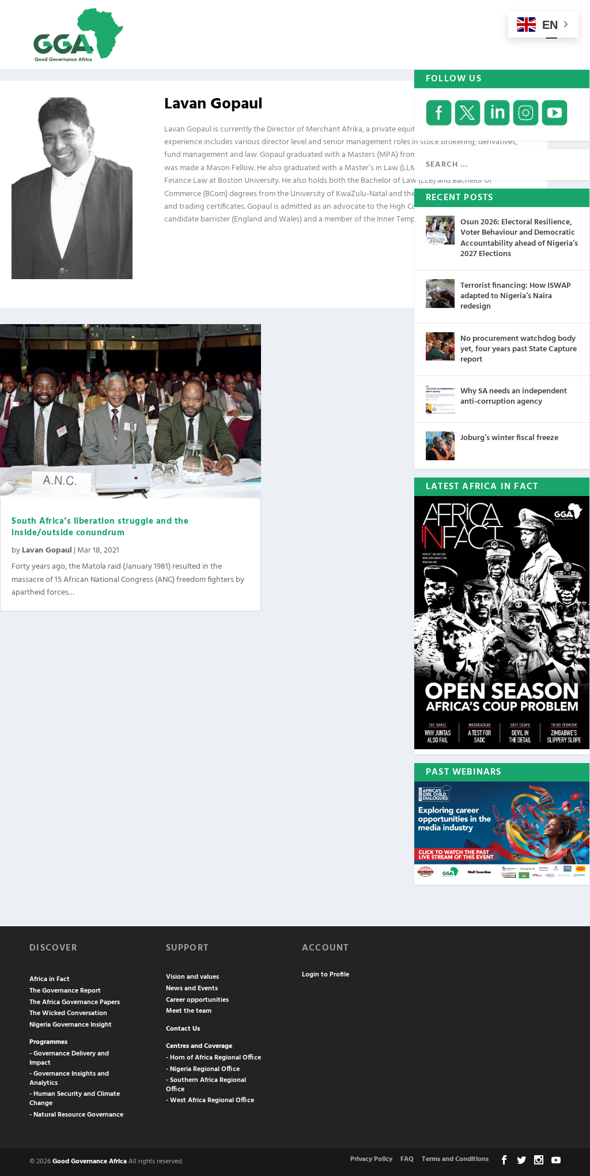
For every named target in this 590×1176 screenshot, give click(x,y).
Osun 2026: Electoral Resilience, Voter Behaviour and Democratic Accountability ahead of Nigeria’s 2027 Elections (519, 238)
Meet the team (188, 1011)
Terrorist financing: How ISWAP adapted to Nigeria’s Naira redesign (515, 296)
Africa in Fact (49, 979)
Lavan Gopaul (47, 550)
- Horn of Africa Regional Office (213, 1058)
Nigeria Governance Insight (70, 1025)
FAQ (407, 1159)
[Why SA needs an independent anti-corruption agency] (440, 399)
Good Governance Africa (89, 1161)
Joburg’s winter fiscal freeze (509, 438)
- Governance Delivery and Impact (69, 1058)
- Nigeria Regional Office (203, 1069)
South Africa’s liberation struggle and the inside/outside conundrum (100, 527)
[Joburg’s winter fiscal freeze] (440, 445)
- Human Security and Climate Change (74, 1098)
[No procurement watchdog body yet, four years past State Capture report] (440, 346)
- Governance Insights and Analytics (69, 1078)
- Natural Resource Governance (76, 1115)
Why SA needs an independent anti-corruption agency (513, 396)
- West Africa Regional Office (210, 1100)
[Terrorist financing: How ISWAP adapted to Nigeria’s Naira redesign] (440, 293)
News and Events (192, 988)
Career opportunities (197, 1000)
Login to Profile (325, 974)
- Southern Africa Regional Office (206, 1084)
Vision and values (192, 977)
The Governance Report (65, 991)
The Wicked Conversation (68, 1013)
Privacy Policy (371, 1159)
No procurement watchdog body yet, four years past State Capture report (518, 349)
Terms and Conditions (455, 1159)
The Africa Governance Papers (74, 1002)
